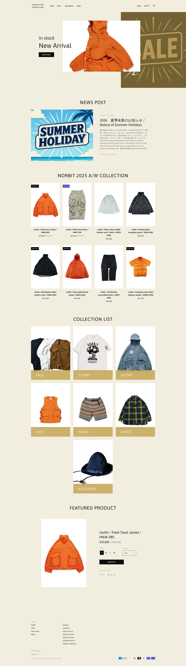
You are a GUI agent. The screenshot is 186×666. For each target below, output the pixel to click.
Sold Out (112, 562)
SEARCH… (66, 625)
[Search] (154, 6)
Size (102, 548)
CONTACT (66, 628)
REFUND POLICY (68, 637)
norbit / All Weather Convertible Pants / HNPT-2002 (109, 295)
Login (139, 6)
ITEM (58, 6)
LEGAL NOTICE (68, 631)
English (34, 654)
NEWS (79, 6)
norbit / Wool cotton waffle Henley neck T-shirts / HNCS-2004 (109, 232)
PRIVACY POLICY (68, 634)
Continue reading (108, 154)
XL (114, 553)
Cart (146, 6)
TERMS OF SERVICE (69, 644)
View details (105, 570)
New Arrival (69, 6)
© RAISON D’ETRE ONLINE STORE (40, 658)
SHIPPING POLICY (69, 641)
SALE (44, 49)
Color (125, 548)
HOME (52, 6)
